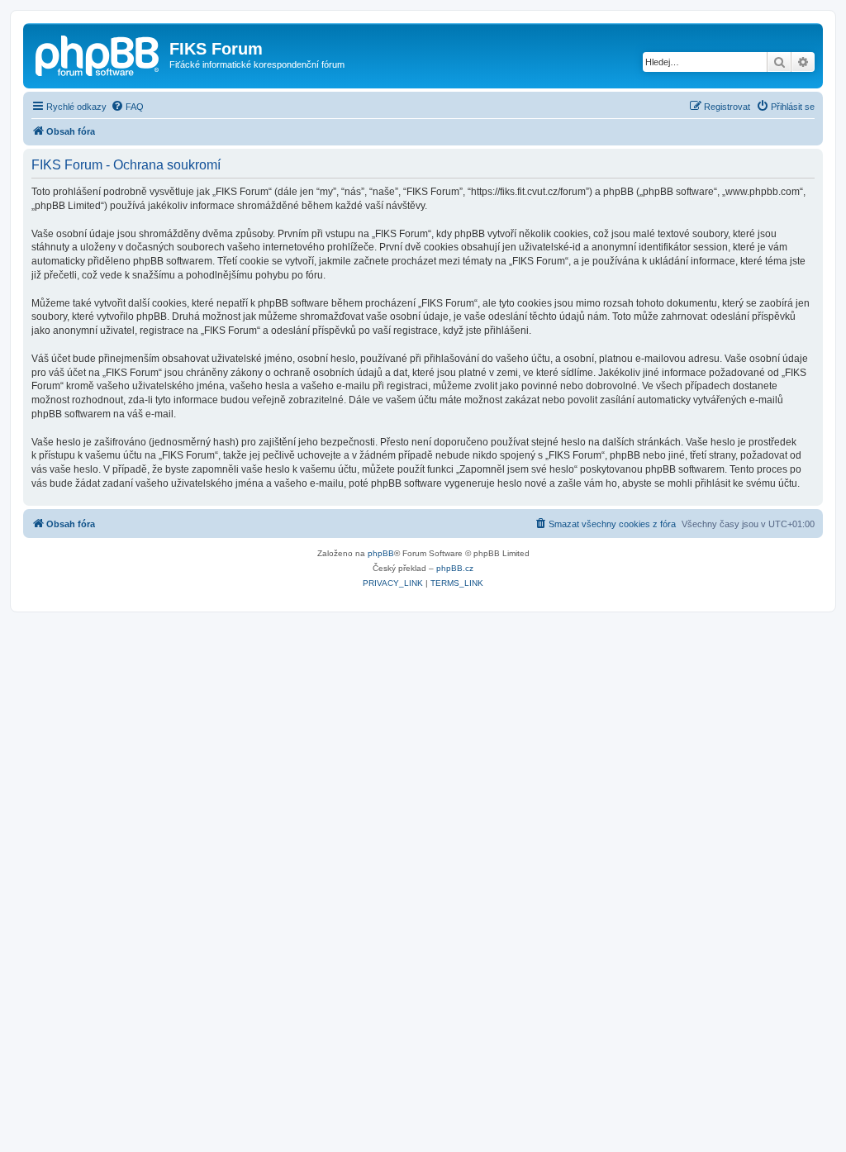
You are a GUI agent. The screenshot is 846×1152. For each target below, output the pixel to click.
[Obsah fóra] (98, 53)
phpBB (381, 553)
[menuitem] (127, 107)
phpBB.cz (454, 568)
